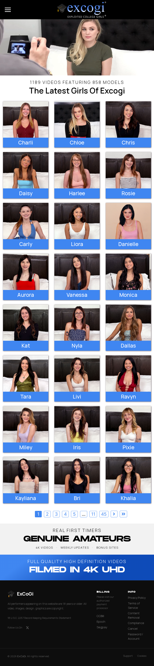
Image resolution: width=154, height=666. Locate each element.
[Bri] (77, 475)
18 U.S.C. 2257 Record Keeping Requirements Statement (39, 618)
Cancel (133, 628)
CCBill (100, 616)
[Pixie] (128, 424)
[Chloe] (77, 119)
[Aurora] (25, 272)
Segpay (102, 627)
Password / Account (135, 636)
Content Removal (134, 615)
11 (93, 514)
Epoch (101, 621)
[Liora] (77, 221)
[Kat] (25, 323)
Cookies (141, 656)
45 (104, 514)
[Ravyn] (128, 373)
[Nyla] (77, 323)
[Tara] (25, 373)
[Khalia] (128, 475)
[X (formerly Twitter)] (27, 627)
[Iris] (77, 424)
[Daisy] (25, 170)
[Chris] (128, 119)
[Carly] (25, 221)
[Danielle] (128, 221)
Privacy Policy (137, 598)
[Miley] (25, 424)
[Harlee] (77, 170)
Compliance (136, 623)
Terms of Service (134, 605)
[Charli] (25, 119)
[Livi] (77, 373)
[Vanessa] (77, 272)
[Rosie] (128, 170)
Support (128, 656)
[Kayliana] (25, 475)
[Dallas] (128, 323)
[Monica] (128, 272)
